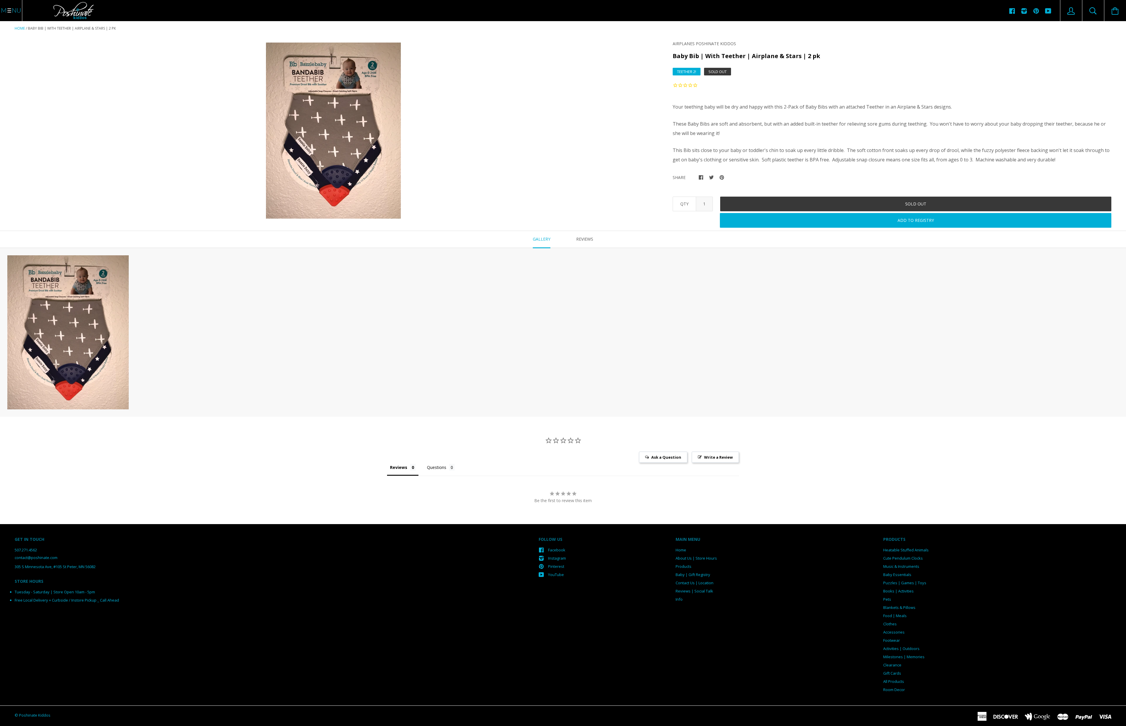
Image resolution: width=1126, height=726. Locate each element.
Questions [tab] (436, 467)
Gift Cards (892, 673)
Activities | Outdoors (901, 648)
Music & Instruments (901, 566)
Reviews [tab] (584, 239)
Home (20, 28)
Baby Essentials (897, 574)
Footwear (891, 640)
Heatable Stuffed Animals (906, 550)
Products (683, 566)
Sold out (915, 204)
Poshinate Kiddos (34, 715)
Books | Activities (898, 591)
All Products (893, 681)
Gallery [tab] (541, 239)
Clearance (892, 665)
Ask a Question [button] (666, 457)
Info (679, 599)
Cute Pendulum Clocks (903, 558)
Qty (684, 204)
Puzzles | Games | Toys (904, 582)
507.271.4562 (26, 550)
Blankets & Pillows (899, 607)
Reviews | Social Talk (694, 591)
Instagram (557, 558)
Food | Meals (895, 615)
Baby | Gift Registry (693, 574)
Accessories (894, 632)
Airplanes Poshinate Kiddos (704, 43)
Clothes (890, 624)
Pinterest (556, 566)
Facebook (556, 550)
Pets (887, 599)
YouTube (556, 574)
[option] (333, 131)
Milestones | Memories (904, 656)
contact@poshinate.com (36, 557)
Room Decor (894, 689)
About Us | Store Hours (696, 558)
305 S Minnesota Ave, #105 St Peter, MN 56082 (55, 566)
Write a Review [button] (718, 457)
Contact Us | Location (694, 582)
